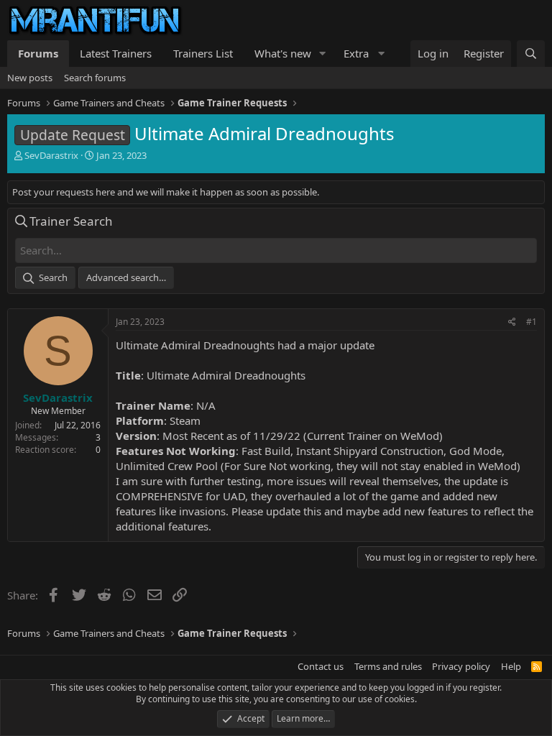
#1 (531, 322)
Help (511, 666)
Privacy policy (461, 666)
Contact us (321, 666)
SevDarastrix (51, 155)
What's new (282, 53)
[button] (323, 53)
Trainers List (203, 53)
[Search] (531, 53)
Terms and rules (388, 666)
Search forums (95, 77)
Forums (38, 53)
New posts (29, 77)
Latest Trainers (116, 53)
